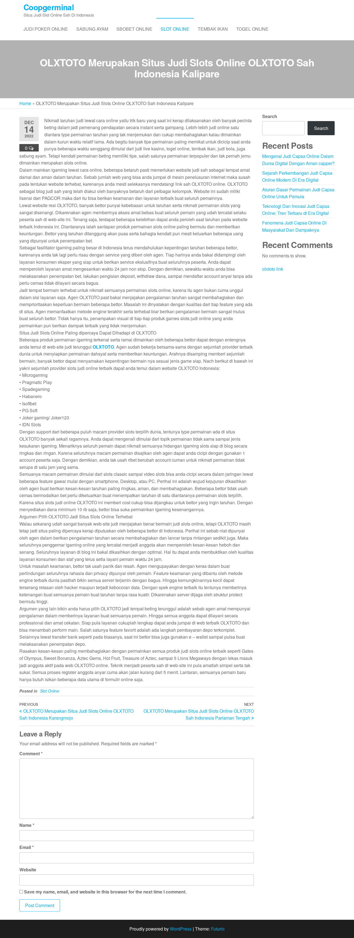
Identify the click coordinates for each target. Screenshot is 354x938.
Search (269, 116)
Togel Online (252, 29)
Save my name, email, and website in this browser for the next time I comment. (105, 892)
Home (25, 103)
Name (26, 825)
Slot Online (175, 29)
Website (27, 869)
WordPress (181, 929)
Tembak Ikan (213, 29)
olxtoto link (272, 269)
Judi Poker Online (46, 29)
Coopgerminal (49, 7)
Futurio (218, 929)
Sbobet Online (134, 29)
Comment (31, 753)
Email (26, 847)
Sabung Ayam (92, 29)
